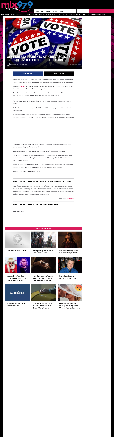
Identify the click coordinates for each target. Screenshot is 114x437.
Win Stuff (63, 11)
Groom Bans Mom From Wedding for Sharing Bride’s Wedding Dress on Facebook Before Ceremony (69, 306)
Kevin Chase (13, 64)
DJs (42, 11)
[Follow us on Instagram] (79, 11)
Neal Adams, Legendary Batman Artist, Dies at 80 (67, 277)
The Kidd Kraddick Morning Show (96, 14)
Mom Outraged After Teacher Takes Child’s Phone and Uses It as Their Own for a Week (43, 278)
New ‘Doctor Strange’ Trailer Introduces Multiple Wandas (68, 252)
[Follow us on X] (87, 11)
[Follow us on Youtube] (83, 11)
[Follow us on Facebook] (74, 11)
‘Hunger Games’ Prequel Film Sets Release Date (16, 305)
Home (37, 11)
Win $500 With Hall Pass (39, 14)
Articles (22, 211)
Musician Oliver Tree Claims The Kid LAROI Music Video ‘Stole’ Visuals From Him (16, 278)
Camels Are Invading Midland (16, 251)
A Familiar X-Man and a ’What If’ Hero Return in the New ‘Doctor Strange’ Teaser (43, 306)
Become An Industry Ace (54, 14)
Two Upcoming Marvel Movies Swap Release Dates (43, 252)
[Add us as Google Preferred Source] (70, 11)
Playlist (54, 11)
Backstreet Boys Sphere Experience (20, 14)
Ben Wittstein (70, 198)
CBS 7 (22, 86)
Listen (48, 11)
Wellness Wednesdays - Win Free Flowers (74, 14)
